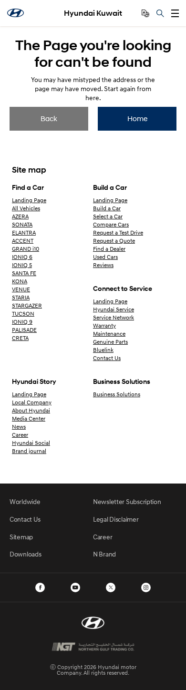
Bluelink (103, 349)
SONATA (22, 224)
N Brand (104, 554)
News (19, 426)
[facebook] (40, 587)
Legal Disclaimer (116, 519)
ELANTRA (24, 232)
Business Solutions (116, 394)
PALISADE (24, 329)
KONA (19, 281)
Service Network (113, 317)
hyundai (15, 13)
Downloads (25, 554)
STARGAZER (27, 305)
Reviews (103, 264)
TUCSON (23, 313)
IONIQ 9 (22, 321)
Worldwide (25, 501)
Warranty (104, 325)
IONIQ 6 (22, 256)
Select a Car (108, 216)
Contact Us (107, 357)
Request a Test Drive (118, 232)
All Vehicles (26, 208)
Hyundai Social (31, 442)
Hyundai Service (113, 309)
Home (137, 118)
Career (20, 434)
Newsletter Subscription (127, 501)
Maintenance (109, 333)
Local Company (32, 402)
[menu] (175, 13)
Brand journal (29, 450)
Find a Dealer (109, 248)
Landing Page (29, 200)
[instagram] (146, 587)
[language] (145, 13)
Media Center (28, 418)
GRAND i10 (25, 248)
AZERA (20, 216)
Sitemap (21, 537)
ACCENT (22, 240)
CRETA (20, 337)
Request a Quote (114, 240)
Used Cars (105, 256)
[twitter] (110, 587)
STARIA (21, 297)
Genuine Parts (110, 341)
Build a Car (107, 208)
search (160, 13)
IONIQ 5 (22, 264)
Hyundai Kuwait (93, 13)
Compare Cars (111, 224)
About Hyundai (31, 410)
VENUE (21, 289)
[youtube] (75, 587)
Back (49, 118)
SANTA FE (24, 273)
